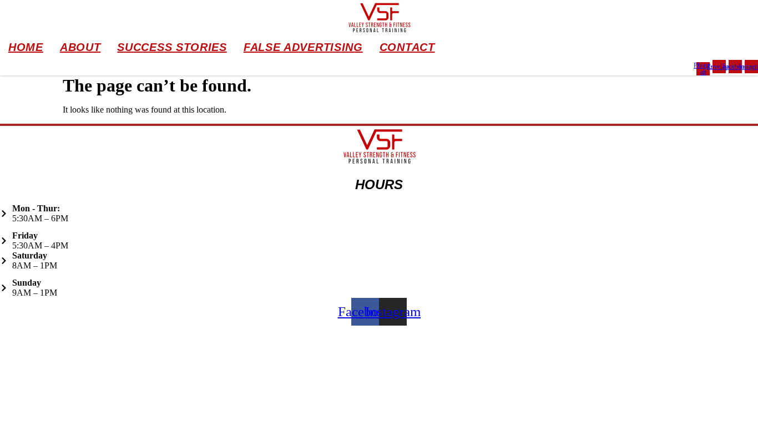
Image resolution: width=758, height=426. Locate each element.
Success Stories (172, 47)
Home (25, 47)
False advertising (303, 47)
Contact (407, 47)
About (80, 47)
